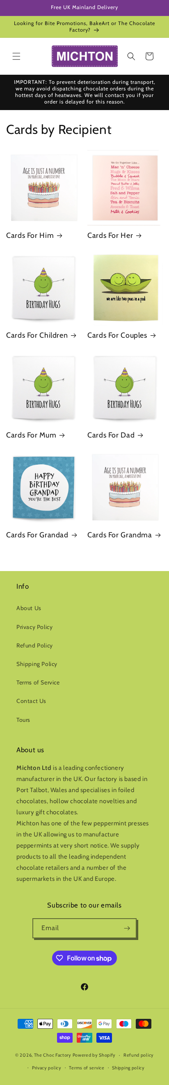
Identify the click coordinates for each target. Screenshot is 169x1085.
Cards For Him (30, 235)
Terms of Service (38, 682)
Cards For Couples (117, 335)
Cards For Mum (31, 435)
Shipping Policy (36, 664)
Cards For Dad (111, 435)
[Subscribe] (127, 928)
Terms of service (86, 1068)
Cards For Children (37, 335)
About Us (28, 608)
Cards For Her (110, 235)
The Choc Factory (52, 1055)
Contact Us (31, 701)
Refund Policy (34, 645)
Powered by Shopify (94, 1055)
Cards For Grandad (37, 534)
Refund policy (138, 1055)
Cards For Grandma (119, 534)
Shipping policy (128, 1068)
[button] (16, 56)
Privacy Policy (34, 627)
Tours (23, 719)
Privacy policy (47, 1068)
